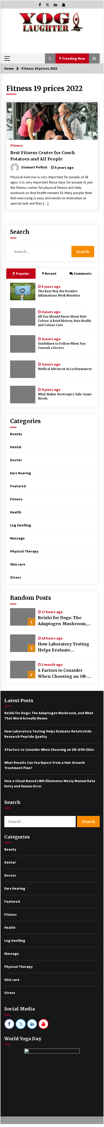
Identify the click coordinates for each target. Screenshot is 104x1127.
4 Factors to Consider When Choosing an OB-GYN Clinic (63, 673)
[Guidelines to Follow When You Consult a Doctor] (22, 344)
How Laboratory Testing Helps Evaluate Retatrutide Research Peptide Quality (63, 647)
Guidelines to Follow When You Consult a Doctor (62, 346)
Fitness (16, 145)
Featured (18, 486)
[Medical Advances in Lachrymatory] (22, 369)
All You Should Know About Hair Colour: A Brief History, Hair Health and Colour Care (64, 321)
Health (15, 512)
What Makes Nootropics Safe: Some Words (64, 396)
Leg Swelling (20, 525)
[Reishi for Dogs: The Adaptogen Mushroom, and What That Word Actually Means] (22, 617)
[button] (50, 58)
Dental (15, 447)
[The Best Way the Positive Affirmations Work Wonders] (22, 291)
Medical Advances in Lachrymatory (65, 369)
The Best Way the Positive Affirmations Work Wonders (59, 293)
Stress (15, 577)
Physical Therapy (24, 551)
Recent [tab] (51, 273)
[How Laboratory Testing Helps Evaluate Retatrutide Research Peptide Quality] (22, 643)
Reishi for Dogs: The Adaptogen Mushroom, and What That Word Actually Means (62, 621)
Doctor (16, 460)
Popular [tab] (22, 273)
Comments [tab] (83, 273)
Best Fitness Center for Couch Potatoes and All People (42, 155)
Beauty (16, 434)
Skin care (17, 564)
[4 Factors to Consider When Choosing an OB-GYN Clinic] (22, 669)
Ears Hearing (20, 473)
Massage (17, 538)
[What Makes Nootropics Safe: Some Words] (22, 394)
